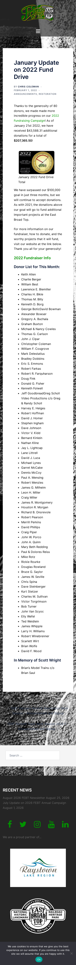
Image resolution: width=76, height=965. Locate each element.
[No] (71, 953)
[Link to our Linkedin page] (65, 826)
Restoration (47, 94)
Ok (39, 959)
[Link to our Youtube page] (51, 826)
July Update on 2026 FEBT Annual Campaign (34, 803)
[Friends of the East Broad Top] (38, 14)
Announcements (25, 94)
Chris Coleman (28, 86)
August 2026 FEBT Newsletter (24, 798)
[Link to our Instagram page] (37, 826)
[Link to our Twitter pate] (23, 826)
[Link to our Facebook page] (10, 826)
